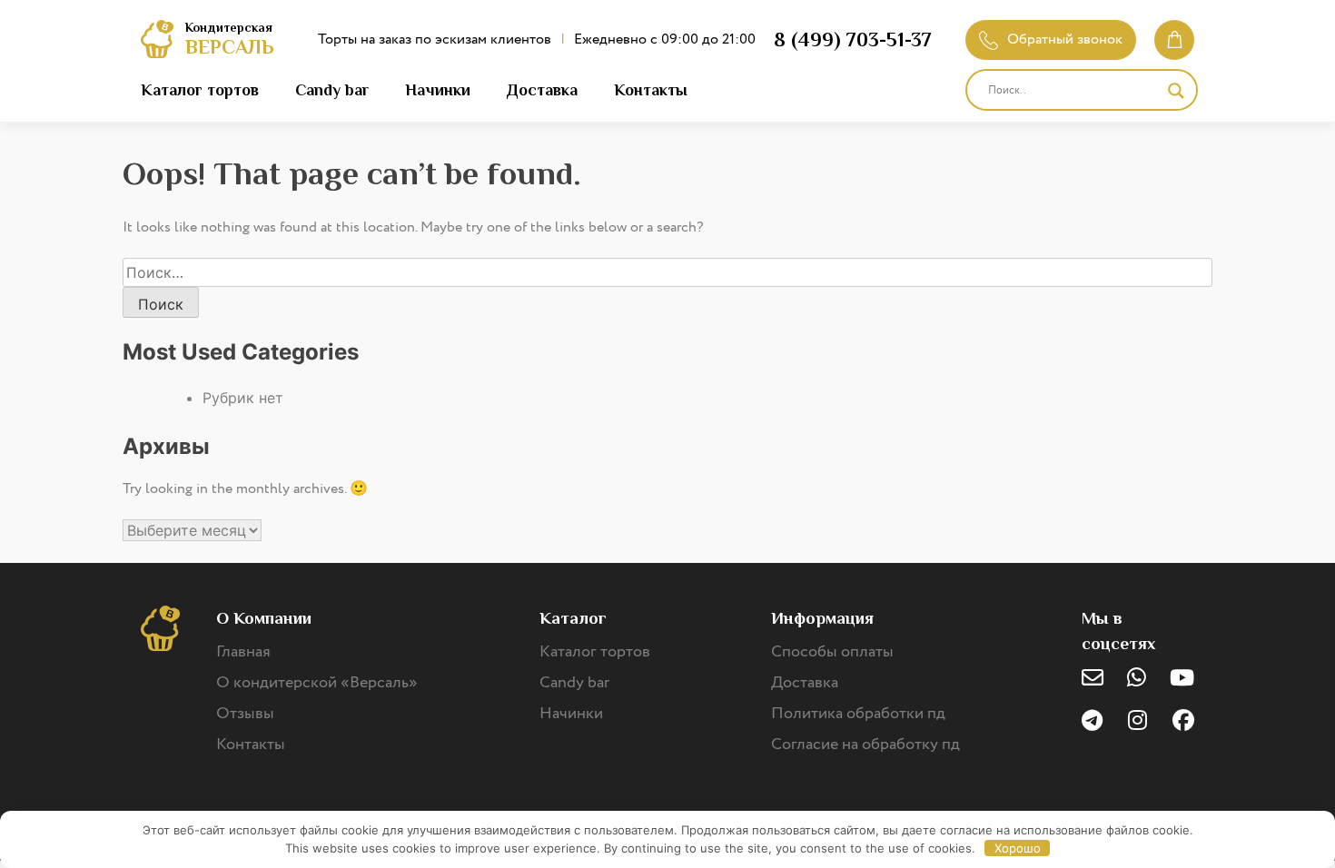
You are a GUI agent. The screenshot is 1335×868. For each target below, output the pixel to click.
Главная (243, 652)
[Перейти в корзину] (1174, 40)
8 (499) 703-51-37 (853, 39)
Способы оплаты (832, 652)
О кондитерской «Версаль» (317, 683)
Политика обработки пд (858, 713)
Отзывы (245, 713)
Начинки (437, 90)
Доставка (542, 90)
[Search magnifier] (1176, 91)
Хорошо (1017, 848)
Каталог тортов (200, 90)
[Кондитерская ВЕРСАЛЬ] (157, 42)
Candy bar (332, 90)
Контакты (650, 90)
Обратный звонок (1064, 39)
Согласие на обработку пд (865, 744)
